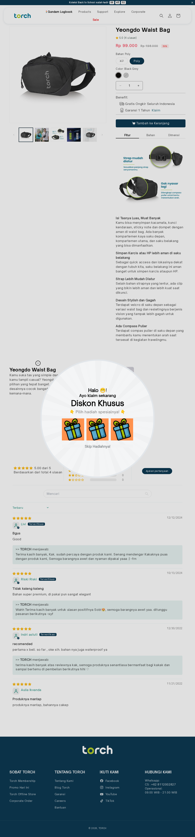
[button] (73, 429)
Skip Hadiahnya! (97, 446)
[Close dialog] (38, 363)
